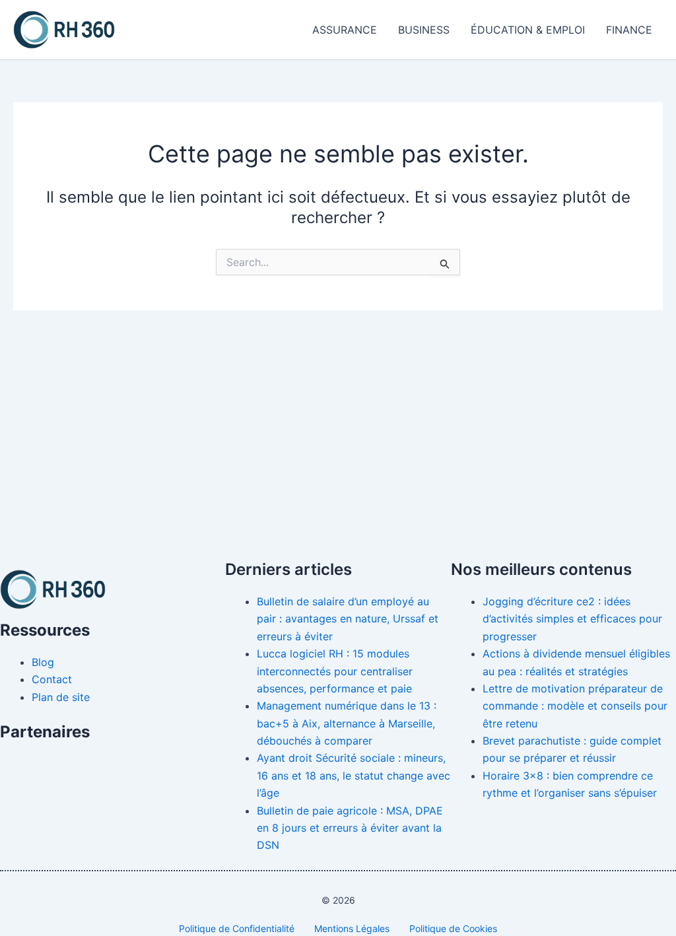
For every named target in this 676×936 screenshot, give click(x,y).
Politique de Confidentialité (236, 928)
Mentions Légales (351, 928)
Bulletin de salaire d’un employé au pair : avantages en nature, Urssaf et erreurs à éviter (347, 619)
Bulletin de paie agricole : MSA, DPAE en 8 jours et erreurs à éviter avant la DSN (350, 828)
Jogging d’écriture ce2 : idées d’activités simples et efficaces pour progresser (572, 619)
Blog (43, 662)
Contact (52, 679)
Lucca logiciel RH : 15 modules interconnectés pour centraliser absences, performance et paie (335, 671)
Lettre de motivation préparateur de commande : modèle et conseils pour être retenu (575, 706)
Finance (629, 29)
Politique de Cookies (453, 928)
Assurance (344, 29)
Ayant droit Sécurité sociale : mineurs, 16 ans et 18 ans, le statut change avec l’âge (353, 775)
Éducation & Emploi (528, 29)
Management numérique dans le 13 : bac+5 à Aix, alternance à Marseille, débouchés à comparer (346, 723)
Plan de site (61, 697)
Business (424, 29)
